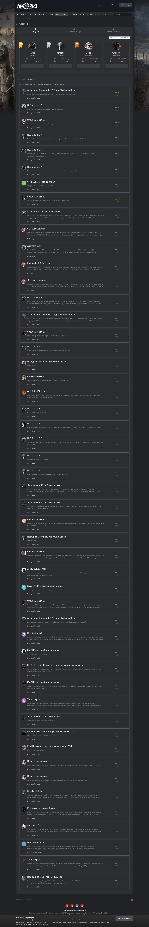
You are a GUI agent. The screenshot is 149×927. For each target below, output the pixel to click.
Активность (61, 14)
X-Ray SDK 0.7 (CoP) (37, 569)
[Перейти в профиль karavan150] (23, 198)
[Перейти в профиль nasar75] (23, 363)
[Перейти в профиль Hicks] (23, 91)
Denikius (60, 53)
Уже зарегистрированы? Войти (106, 5)
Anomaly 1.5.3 (34, 246)
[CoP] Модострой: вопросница (43, 650)
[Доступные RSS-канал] (132, 899)
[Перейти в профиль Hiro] (23, 183)
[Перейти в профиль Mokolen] (23, 486)
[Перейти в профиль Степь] (23, 553)
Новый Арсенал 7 (36, 842)
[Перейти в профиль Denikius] (60, 46)
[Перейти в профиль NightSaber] (23, 587)
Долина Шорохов (36, 280)
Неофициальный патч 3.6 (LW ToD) (45, 877)
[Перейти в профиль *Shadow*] (116, 46)
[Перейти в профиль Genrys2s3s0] (23, 843)
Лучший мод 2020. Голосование (43, 485)
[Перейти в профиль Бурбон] (23, 106)
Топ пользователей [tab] (113, 32)
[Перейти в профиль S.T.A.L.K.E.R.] (23, 717)
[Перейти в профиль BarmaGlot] (23, 826)
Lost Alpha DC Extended (39, 263)
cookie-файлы (32, 920)
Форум (33, 14)
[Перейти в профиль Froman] (23, 861)
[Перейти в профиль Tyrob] (32, 46)
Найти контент (32, 66)
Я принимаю (125, 919)
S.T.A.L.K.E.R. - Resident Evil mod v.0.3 (45, 211)
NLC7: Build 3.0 (34, 297)
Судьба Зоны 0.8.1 (36, 120)
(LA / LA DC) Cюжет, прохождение (45, 586)
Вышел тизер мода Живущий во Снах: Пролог (51, 731)
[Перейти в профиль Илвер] (23, 503)
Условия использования (40, 924)
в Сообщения (124, 37)
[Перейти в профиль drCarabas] (23, 213)
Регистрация (126, 5)
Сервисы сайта (76, 14)
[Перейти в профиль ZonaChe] (23, 809)
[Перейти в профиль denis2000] (23, 570)
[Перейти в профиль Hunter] (23, 878)
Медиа (42, 14)
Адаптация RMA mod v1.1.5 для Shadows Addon (51, 90)
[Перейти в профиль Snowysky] (23, 634)
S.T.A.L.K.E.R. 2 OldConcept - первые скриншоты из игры (55, 665)
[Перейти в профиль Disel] (23, 619)
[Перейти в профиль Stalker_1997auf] (23, 700)
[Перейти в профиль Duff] (23, 392)
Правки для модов (37, 761)
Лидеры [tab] (36, 32)
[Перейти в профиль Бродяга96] (23, 121)
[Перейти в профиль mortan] (23, 521)
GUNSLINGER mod (36, 228)
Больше (101, 14)
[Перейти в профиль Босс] (88, 46)
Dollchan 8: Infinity (36, 791)
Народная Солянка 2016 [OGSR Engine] (46, 361)
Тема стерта (33, 699)
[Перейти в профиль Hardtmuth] (23, 230)
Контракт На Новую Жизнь (41, 808)
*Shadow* (116, 53)
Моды (24, 14)
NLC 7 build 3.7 (34, 105)
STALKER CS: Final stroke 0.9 (41, 181)
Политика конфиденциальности (74, 910)
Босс (88, 53)
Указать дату (113, 37)
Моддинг (91, 14)
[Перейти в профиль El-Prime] (23, 424)
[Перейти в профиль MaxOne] (23, 666)
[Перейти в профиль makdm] (23, 683)
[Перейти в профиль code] (23, 747)
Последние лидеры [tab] (74, 32)
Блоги (50, 14)
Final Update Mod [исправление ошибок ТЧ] (49, 746)
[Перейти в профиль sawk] (23, 732)
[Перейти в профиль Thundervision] (23, 247)
